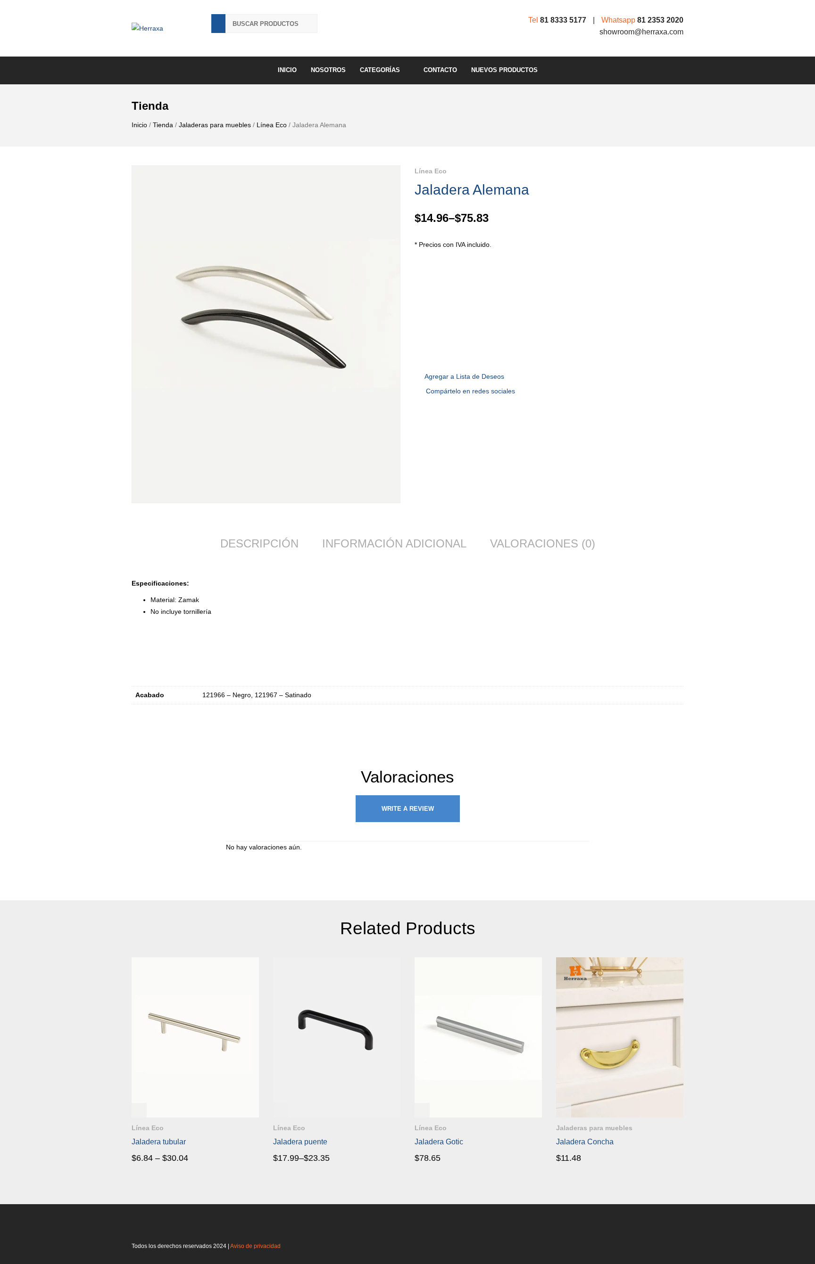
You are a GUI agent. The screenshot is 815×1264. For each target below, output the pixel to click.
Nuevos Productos (504, 69)
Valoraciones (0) (542, 543)
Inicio (287, 69)
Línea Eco (272, 125)
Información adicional (394, 543)
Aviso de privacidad (255, 1246)
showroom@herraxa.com (641, 32)
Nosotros (328, 69)
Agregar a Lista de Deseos (464, 376)
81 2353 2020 (660, 20)
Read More (158, 1157)
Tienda (163, 125)
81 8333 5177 (563, 20)
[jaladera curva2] (266, 334)
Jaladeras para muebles (215, 125)
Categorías (380, 69)
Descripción (259, 543)
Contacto (440, 69)
